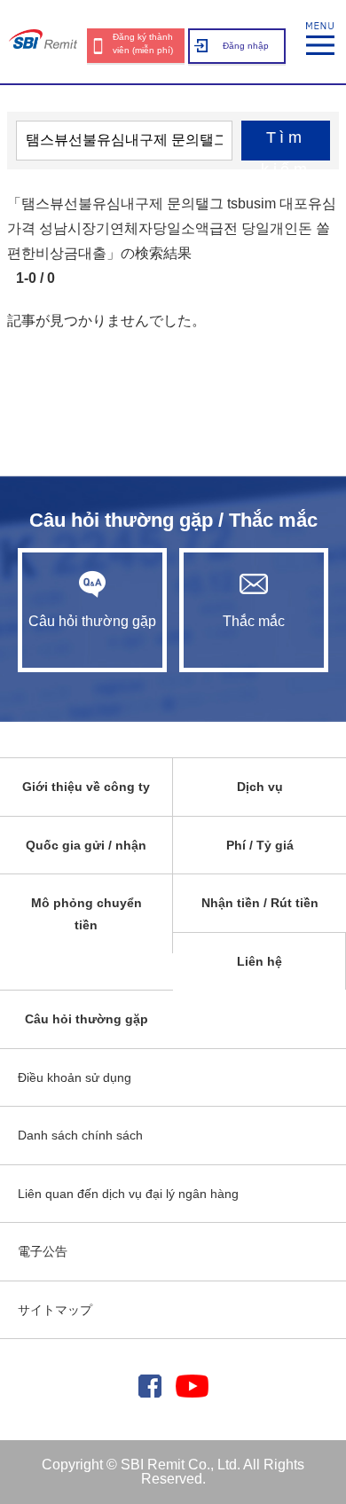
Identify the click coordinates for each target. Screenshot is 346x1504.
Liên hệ (259, 961)
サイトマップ (55, 1310)
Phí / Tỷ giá (260, 845)
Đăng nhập (246, 46)
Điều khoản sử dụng (74, 1077)
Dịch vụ (260, 786)
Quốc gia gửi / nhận (86, 845)
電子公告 (42, 1251)
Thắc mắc (254, 621)
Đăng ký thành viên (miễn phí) (143, 43)
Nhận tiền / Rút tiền (259, 903)
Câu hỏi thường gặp (92, 621)
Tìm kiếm (286, 145)
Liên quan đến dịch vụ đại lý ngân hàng (128, 1194)
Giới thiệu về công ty (86, 786)
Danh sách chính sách (80, 1135)
